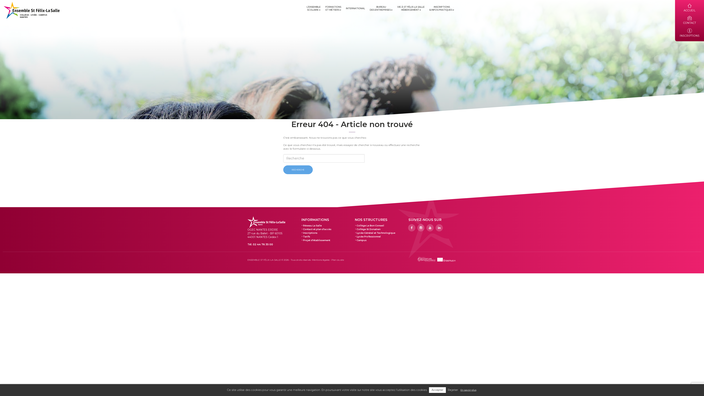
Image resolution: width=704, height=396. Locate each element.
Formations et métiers (333, 8)
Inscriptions (310, 233)
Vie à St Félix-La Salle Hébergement (411, 8)
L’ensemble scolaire (314, 8)
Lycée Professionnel (369, 236)
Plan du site (337, 259)
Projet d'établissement (316, 240)
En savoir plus (468, 389)
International (355, 8)
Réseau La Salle (312, 225)
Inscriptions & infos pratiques (440, 8)
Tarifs (306, 236)
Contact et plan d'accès (317, 229)
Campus (361, 240)
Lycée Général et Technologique (376, 233)
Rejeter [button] (453, 390)
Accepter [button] (437, 390)
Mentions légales (320, 259)
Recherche (298, 169)
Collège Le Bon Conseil (370, 225)
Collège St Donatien (368, 229)
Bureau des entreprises (380, 8)
